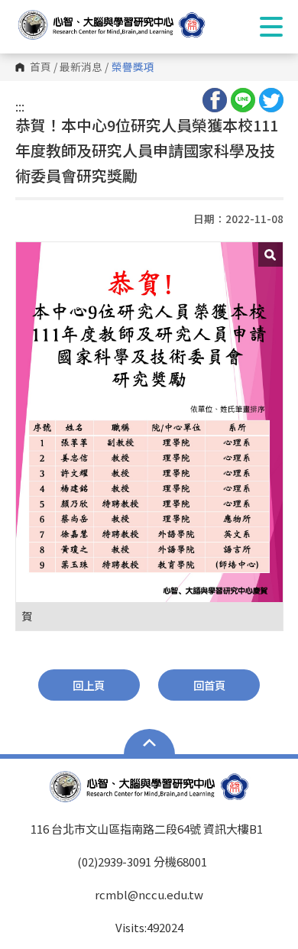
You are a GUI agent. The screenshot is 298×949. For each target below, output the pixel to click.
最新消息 (81, 67)
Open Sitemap (149, 743)
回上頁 (89, 685)
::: (19, 106)
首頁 (40, 67)
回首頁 (209, 685)
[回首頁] (126, 24)
